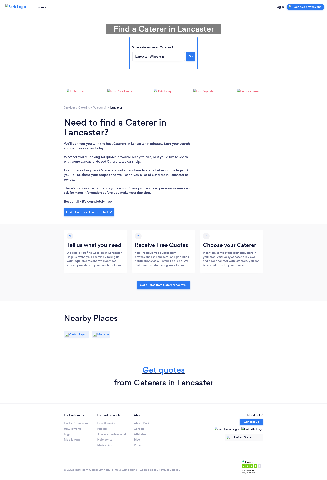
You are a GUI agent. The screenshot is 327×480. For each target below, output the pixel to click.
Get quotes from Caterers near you (163, 285)
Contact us (251, 422)
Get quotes (163, 370)
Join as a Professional (111, 434)
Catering (84, 107)
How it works (72, 429)
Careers (139, 429)
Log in (280, 7)
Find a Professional (76, 423)
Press (137, 445)
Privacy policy (170, 470)
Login (67, 434)
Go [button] (191, 56)
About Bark (141, 423)
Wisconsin (100, 107)
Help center (105, 440)
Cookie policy (149, 470)
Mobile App (72, 440)
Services (69, 107)
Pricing (102, 429)
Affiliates (140, 434)
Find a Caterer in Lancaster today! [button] (89, 212)
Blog (137, 440)
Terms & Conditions (123, 470)
